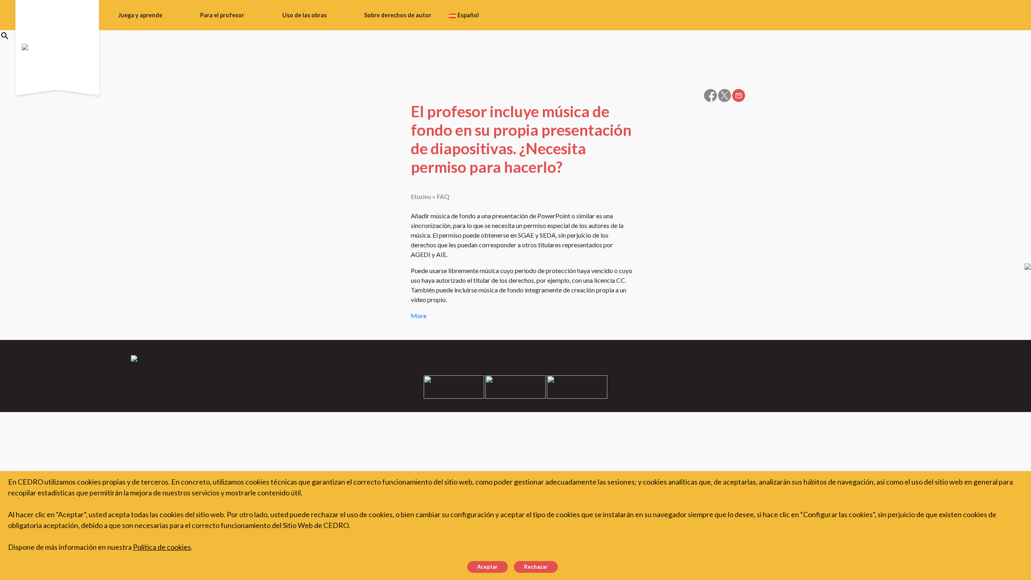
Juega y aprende (140, 15)
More (418, 315)
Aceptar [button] (487, 566)
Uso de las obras (304, 15)
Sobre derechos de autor (397, 15)
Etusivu (421, 196)
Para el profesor (222, 15)
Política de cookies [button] (162, 547)
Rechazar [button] (536, 566)
